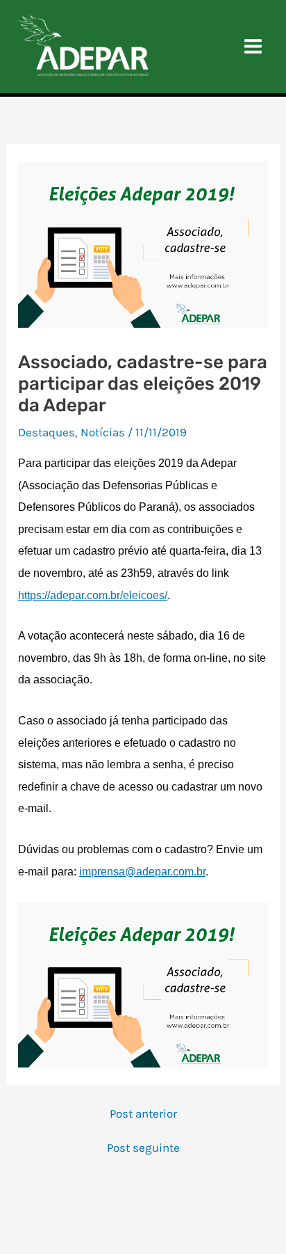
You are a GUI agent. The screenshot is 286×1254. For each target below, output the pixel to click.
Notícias (103, 432)
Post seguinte (143, 1148)
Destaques (46, 432)
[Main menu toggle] (254, 47)
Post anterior (143, 1114)
